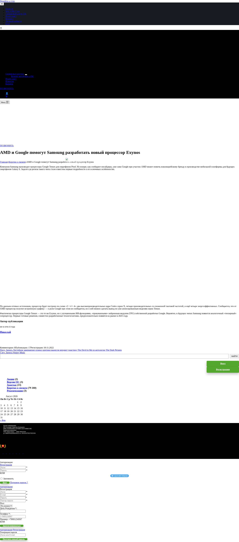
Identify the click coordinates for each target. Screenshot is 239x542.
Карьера (9, 84)
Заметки (11, 385)
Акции (10, 379)
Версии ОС (13, 382)
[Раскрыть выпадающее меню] (26, 74)
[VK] (11, 453)
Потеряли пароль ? (19, 482)
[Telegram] (15, 453)
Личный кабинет (14, 21)
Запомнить (8, 478)
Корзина (9, 19)
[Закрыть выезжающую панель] (2, 3)
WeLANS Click (13, 11)
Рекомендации (15, 390)
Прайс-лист (11, 16)
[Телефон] (5, 453)
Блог (8, 24)
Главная (9, 9)
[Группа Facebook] (21, 453)
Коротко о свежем (17, 387)
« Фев (3, 420)
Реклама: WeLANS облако (74, 161)
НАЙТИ (234, 356)
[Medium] (8, 453)
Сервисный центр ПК (16, 14)
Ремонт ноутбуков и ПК (22, 76)
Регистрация (6, 465)
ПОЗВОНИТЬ (7, 88)
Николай (5, 332)
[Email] (1, 453)
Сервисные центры (15, 74)
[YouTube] (18, 453)
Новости (10, 81)
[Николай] (5, 345)
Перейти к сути (7, 1)
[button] (119, 447)
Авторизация (6, 486)
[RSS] (24, 453)
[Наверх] (1, 28)
